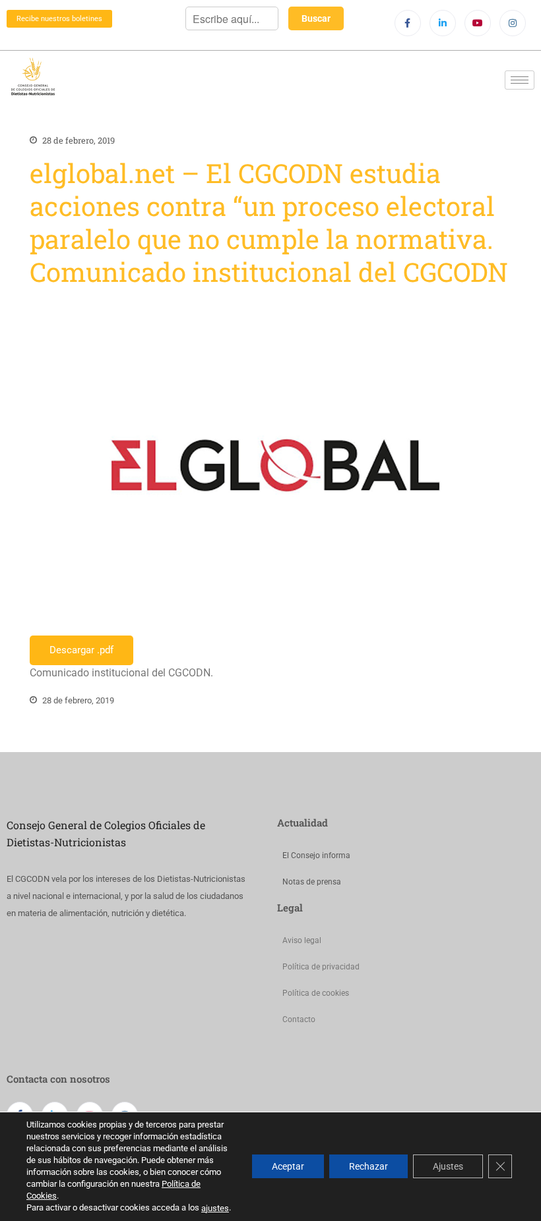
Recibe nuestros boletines (59, 18)
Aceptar (288, 1167)
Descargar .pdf (81, 650)
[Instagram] (512, 23)
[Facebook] (408, 23)
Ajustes (448, 1167)
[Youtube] (477, 23)
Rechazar (368, 1167)
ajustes (215, 1208)
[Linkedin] (443, 23)
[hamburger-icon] (519, 80)
